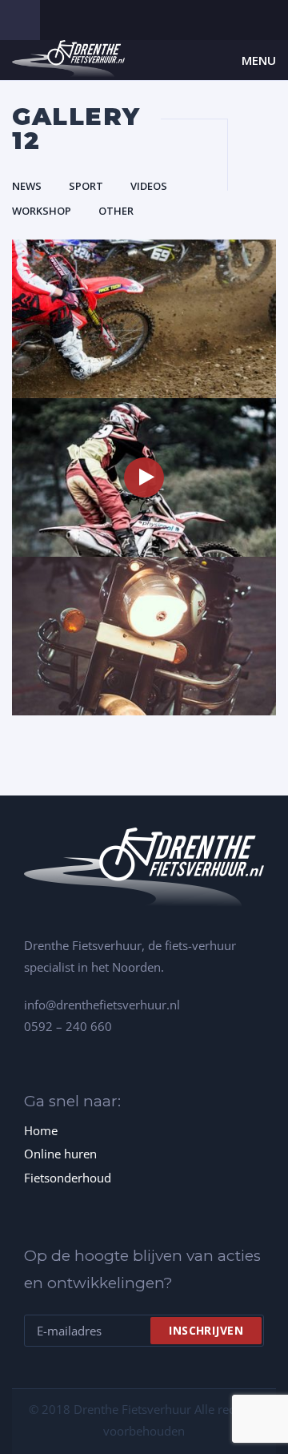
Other (116, 210)
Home (41, 1130)
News (27, 186)
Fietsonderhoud (67, 1178)
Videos (148, 186)
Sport (86, 186)
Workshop (41, 210)
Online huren (60, 1154)
